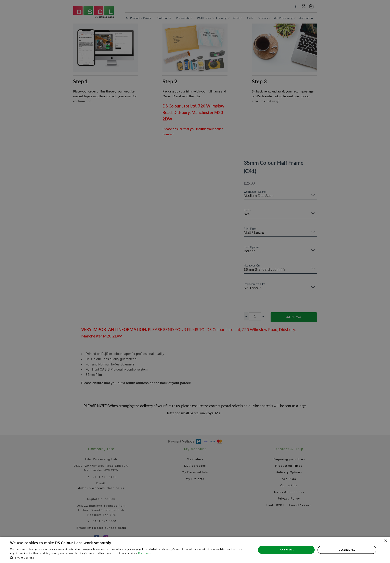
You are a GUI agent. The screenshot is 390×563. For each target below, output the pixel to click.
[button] (129, 557)
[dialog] (195, 550)
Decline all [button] (347, 549)
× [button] (385, 541)
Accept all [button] (286, 549)
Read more (144, 553)
